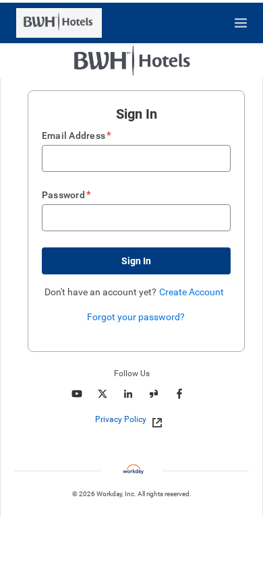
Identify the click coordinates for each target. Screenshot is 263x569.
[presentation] (131, 419)
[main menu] (240, 23)
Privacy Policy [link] (120, 419)
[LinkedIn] (128, 393)
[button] (136, 260)
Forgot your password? (136, 316)
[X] (102, 393)
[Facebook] (179, 393)
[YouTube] (76, 393)
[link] (153, 420)
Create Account (191, 292)
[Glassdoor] (153, 393)
